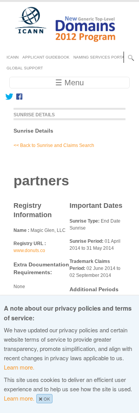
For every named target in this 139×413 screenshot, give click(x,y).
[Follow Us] (9, 96)
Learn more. (19, 367)
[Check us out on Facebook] (18, 96)
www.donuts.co (29, 250)
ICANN (13, 57)
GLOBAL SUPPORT (25, 68)
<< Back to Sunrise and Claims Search (54, 145)
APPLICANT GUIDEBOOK (46, 57)
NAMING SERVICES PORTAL (100, 57)
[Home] (61, 45)
